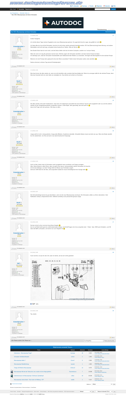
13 (82, 367)
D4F (18, 263)
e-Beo (72, 375)
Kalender (107, 6)
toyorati (73, 364)
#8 (113, 252)
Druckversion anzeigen (17, 383)
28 (82, 353)
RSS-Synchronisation (69, 391)
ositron (72, 356)
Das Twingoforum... (14, 13)
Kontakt (19, 391)
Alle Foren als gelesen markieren (55, 391)
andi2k (72, 379)
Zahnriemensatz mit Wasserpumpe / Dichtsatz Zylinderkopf (29, 375)
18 (82, 375)
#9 (113, 310)
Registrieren (28, 9)
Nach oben (36, 391)
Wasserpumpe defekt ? (20, 360)
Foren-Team (13, 391)
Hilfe (114, 6)
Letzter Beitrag (98, 353)
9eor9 (18, 81)
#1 (113, 35)
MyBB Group (41, 394)
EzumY (73, 360)
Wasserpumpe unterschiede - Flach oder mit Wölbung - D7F (29, 379)
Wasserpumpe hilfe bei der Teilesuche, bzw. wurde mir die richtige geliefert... (33, 371)
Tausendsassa (72, 371)
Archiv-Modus (43, 391)
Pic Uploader (75, 6)
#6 (113, 191)
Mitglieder (99, 6)
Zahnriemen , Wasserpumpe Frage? (23, 353)
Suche (91, 6)
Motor (26, 13)
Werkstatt (22, 13)
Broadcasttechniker (105, 353)
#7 (113, 222)
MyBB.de (22, 394)
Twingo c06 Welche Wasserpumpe (22, 367)
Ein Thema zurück (17, 340)
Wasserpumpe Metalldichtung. (21, 364)
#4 (113, 130)
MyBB (31, 394)
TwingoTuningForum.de (27, 391)
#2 (113, 70)
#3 (113, 100)
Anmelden (21, 9)
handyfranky (103, 372)
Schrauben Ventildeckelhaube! (21, 356)
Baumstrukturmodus (110, 31)
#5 (113, 161)
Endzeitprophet (18, 46)
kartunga (73, 353)
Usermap (84, 6)
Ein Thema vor (26, 340)
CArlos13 (72, 367)
